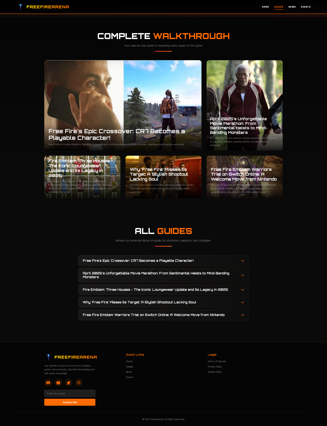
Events (306, 7)
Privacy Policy (215, 367)
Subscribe (70, 402)
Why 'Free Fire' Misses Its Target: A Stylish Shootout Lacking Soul (139, 302)
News (292, 7)
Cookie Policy (215, 372)
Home (265, 7)
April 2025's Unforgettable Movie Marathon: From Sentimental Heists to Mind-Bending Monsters (156, 275)
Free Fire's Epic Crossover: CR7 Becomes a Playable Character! (138, 260)
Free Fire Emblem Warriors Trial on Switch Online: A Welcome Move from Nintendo (154, 315)
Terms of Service (217, 361)
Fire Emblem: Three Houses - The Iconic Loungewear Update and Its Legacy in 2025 (155, 289)
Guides (278, 7)
